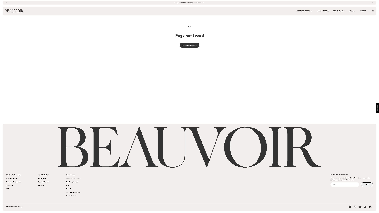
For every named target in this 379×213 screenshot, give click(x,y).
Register (377, 108)
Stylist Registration (12, 178)
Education (69, 189)
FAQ (7, 189)
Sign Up (367, 184)
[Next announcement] (372, 3)
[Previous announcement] (6, 3)
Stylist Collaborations (73, 192)
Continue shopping (189, 45)
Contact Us (9, 185)
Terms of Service (43, 182)
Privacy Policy (42, 178)
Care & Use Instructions (74, 178)
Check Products (71, 196)
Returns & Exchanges (13, 182)
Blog (67, 185)
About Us (41, 185)
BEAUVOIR (10, 207)
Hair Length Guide (72, 182)
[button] (303, 11)
